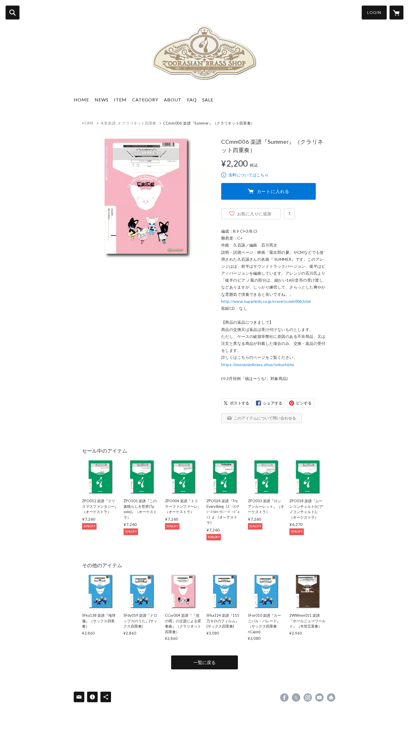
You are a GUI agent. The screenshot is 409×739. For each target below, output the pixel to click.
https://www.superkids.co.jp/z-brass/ (331, 697)
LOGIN (374, 12)
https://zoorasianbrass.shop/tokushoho (257, 364)
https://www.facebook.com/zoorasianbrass (284, 697)
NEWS (102, 99)
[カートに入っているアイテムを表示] (396, 12)
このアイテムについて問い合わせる (265, 418)
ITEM (120, 99)
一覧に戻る (204, 662)
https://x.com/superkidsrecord (296, 697)
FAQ (192, 99)
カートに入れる (273, 191)
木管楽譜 (108, 123)
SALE (207, 99)
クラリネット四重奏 (139, 123)
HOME (81, 99)
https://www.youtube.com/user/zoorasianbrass (319, 697)
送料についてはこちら (248, 174)
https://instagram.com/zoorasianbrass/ (308, 697)
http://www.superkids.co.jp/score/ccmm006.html (266, 301)
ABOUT (172, 99)
